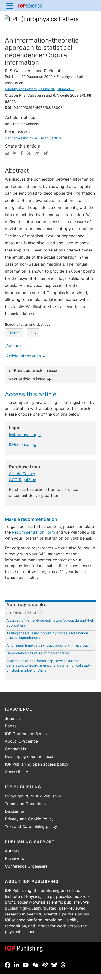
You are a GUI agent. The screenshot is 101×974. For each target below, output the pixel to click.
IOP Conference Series (26, 733)
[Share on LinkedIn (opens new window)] (15, 152)
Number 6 (65, 89)
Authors (12, 850)
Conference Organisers (26, 866)
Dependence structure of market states (38, 653)
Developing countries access (31, 756)
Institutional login (25, 434)
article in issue (36, 370)
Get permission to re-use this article (33, 138)
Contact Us (15, 748)
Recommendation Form (33, 532)
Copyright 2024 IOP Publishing (33, 796)
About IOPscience (21, 741)
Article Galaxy (22, 473)
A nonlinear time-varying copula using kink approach (48, 645)
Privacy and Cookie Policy (29, 818)
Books (10, 725)
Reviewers (14, 858)
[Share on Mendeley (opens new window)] (37, 152)
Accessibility (16, 771)
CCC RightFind (22, 479)
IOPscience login (24, 444)
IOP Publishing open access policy (36, 764)
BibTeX (14, 333)
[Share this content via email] (7, 152)
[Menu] (10, 5)
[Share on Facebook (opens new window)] (22, 152)
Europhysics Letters (21, 89)
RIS (33, 333)
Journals (13, 718)
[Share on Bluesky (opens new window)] (46, 152)
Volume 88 (46, 89)
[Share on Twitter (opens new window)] (29, 152)
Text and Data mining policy (31, 826)
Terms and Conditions (25, 803)
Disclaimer (14, 811)
